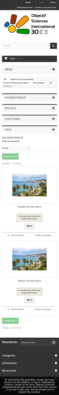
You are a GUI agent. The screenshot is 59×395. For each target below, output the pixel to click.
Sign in (53, 2)
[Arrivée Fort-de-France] (29, 185)
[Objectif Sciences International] (29, 24)
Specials (10, 108)
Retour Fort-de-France (29, 281)
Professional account (25, 7)
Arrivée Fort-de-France (29, 207)
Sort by (5, 148)
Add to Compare (44, 235)
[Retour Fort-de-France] (29, 259)
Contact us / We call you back (45, 7)
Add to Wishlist (17, 235)
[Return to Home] (5, 79)
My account (9, 370)
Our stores (12, 118)
